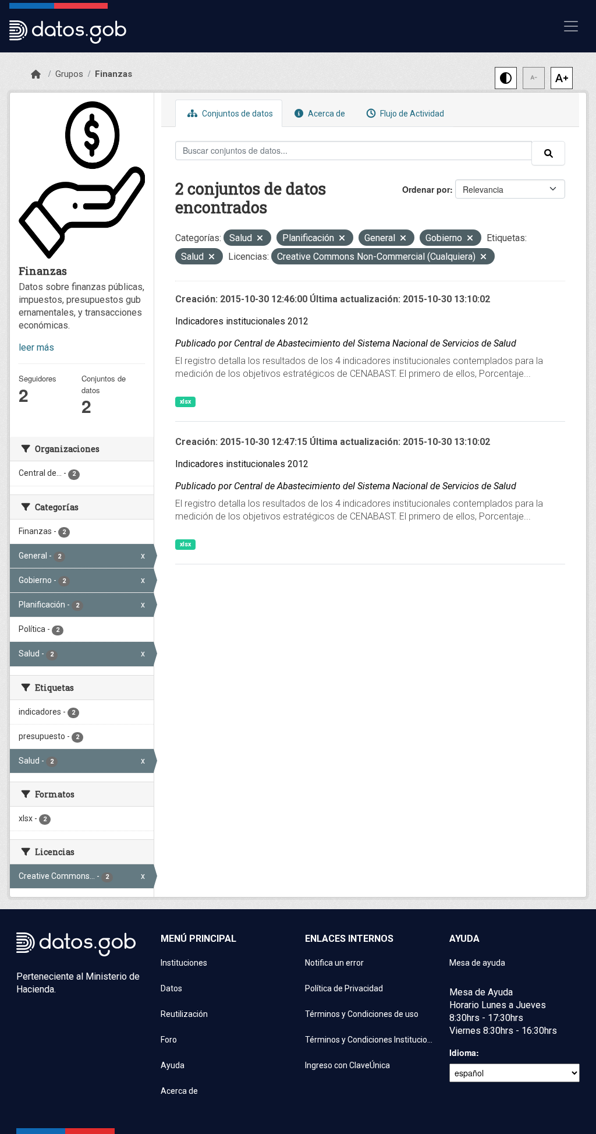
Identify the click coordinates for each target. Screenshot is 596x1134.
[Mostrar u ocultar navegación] (571, 26)
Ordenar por (426, 189)
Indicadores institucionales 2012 (241, 321)
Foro (169, 1039)
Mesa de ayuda (477, 962)
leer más (36, 347)
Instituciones (184, 962)
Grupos (69, 74)
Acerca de (325, 113)
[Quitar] (259, 239)
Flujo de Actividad (411, 113)
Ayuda (173, 1065)
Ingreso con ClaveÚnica (347, 1065)
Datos (171, 988)
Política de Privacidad (344, 988)
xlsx (185, 401)
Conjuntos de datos (236, 113)
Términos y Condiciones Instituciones (370, 1039)
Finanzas (113, 74)
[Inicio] (36, 74)
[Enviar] (548, 153)
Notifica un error (334, 962)
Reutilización (184, 1014)
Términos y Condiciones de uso (361, 1014)
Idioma (462, 1052)
